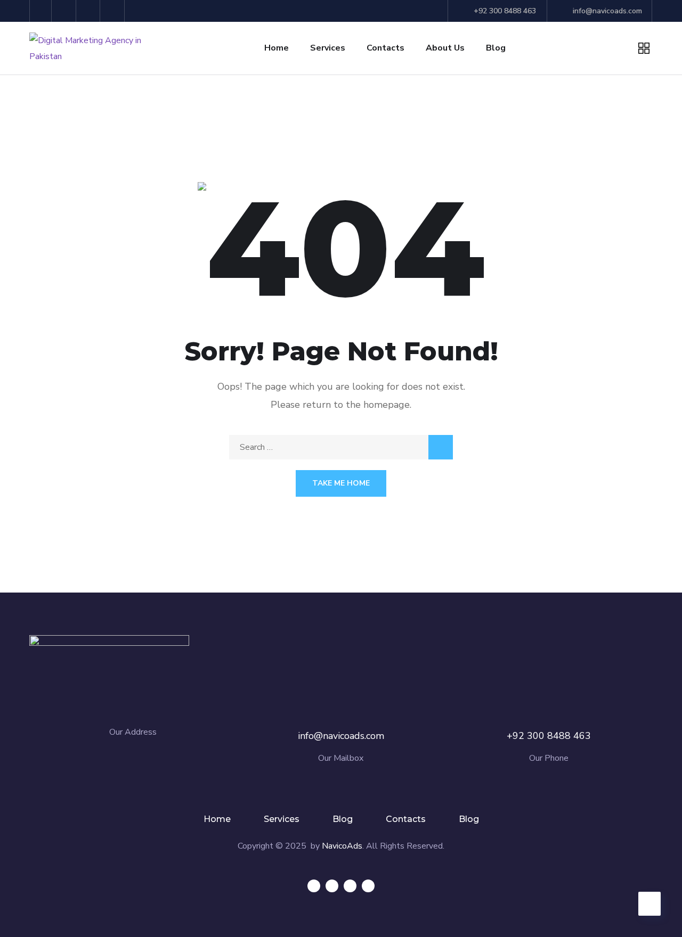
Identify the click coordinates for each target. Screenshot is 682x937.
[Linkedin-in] (350, 886)
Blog (496, 48)
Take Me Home (341, 483)
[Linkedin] (90, 11)
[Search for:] (341, 447)
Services (327, 48)
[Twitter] (65, 11)
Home (276, 48)
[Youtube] (114, 11)
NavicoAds (342, 846)
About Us (445, 48)
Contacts (385, 48)
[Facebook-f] (41, 11)
